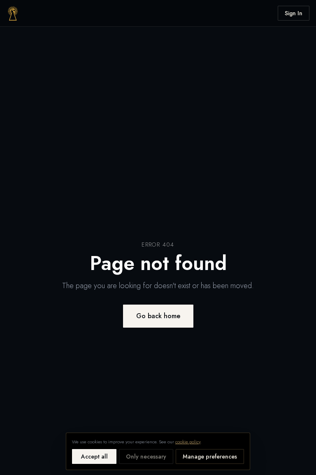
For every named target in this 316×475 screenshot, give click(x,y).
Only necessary (146, 456)
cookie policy (187, 441)
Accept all (94, 456)
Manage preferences (210, 456)
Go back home (158, 316)
